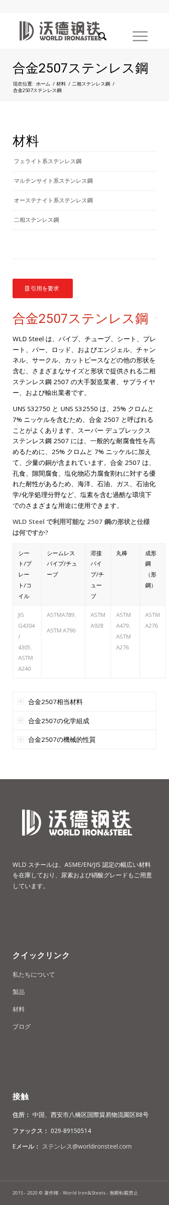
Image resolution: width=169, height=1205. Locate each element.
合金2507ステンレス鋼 (80, 68)
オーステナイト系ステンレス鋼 (53, 200)
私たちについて (34, 974)
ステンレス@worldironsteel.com (87, 1146)
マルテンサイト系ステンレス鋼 (53, 180)
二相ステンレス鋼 (91, 83)
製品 (19, 992)
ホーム (43, 83)
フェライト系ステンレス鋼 (47, 161)
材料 (61, 83)
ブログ (22, 1026)
